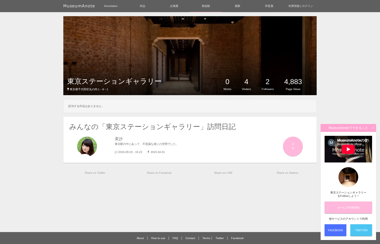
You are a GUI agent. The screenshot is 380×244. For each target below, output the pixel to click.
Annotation (111, 6)
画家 (237, 6)
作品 (142, 6)
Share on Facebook (159, 172)
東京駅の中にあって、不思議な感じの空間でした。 (147, 143)
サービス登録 (348, 207)
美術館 (206, 6)
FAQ (175, 238)
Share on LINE (223, 172)
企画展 (174, 6)
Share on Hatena (287, 172)
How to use (158, 238)
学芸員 (269, 6)
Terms (206, 238)
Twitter (220, 238)
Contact (190, 238)
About (140, 238)
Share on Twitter (95, 172)
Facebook (237, 238)
